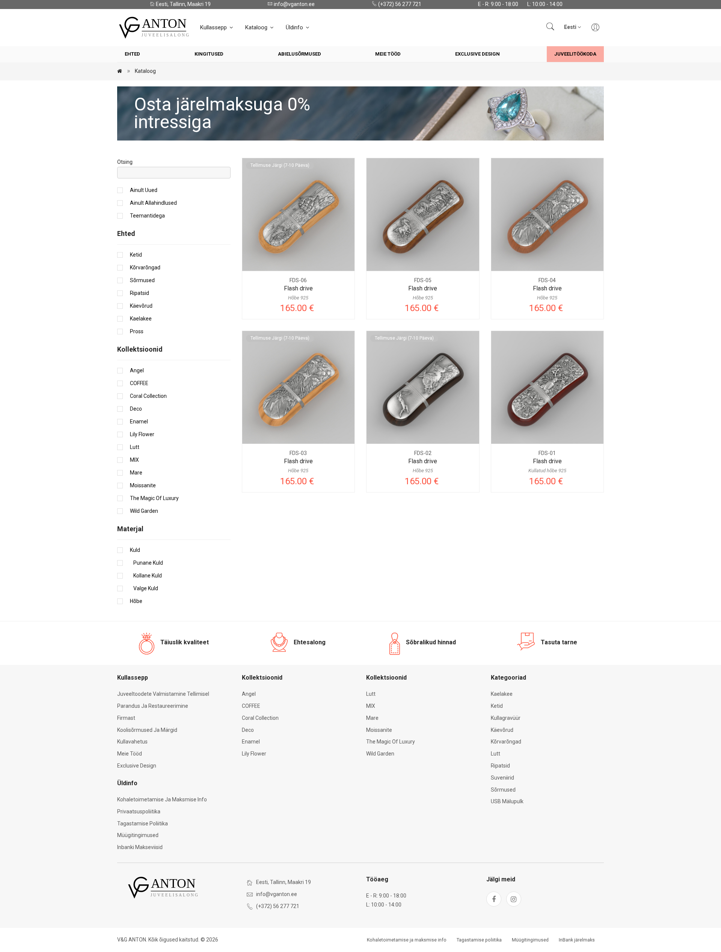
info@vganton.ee (294, 4)
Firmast (126, 718)
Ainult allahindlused (153, 203)
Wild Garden (144, 511)
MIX (134, 459)
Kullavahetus (132, 742)
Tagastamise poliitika (142, 824)
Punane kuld (146, 562)
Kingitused (209, 54)
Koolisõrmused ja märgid (147, 730)
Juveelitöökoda (575, 54)
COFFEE (139, 383)
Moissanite (143, 485)
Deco (136, 408)
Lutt (134, 447)
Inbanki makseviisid (140, 847)
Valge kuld (144, 588)
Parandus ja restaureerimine (152, 706)
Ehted (132, 54)
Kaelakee (141, 318)
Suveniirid (502, 778)
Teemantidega (147, 215)
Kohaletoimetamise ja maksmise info (162, 799)
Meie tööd (388, 54)
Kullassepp (214, 27)
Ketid (136, 254)
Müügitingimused (137, 835)
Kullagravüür (505, 718)
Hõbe (136, 601)
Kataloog (257, 27)
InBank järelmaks (577, 940)
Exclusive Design (477, 54)
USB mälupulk (507, 801)
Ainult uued (143, 190)
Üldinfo (295, 27)
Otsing (125, 162)
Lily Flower (142, 434)
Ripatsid (139, 293)
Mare (136, 472)
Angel (137, 370)
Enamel (139, 421)
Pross (136, 331)
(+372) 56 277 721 (399, 4)
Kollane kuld (146, 575)
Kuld (135, 550)
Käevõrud (141, 305)
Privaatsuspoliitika (138, 811)
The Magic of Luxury (154, 498)
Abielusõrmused (299, 54)
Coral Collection (148, 396)
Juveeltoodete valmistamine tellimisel (163, 694)
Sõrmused (142, 280)
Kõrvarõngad (145, 267)
